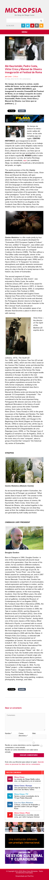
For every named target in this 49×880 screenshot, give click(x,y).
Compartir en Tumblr (22, 111)
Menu (24, 32)
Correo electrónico (23, 734)
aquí (25, 160)
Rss (41, 26)
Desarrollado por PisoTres (25, 876)
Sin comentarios (25, 79)
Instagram (37, 26)
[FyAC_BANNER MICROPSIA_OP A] (24, 122)
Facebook (23, 26)
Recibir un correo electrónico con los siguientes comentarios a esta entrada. (22, 746)
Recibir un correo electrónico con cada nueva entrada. (21, 751)
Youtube (32, 26)
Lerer (10, 76)
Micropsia (23, 10)
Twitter (28, 26)
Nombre (8, 733)
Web (34, 733)
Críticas (15, 76)
